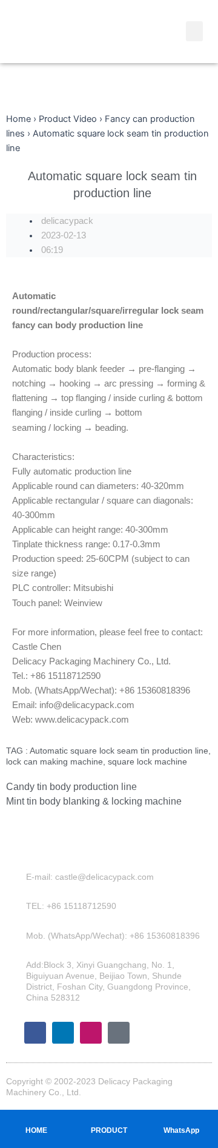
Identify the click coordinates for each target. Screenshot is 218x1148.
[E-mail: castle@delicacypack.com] (17, 876)
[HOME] (36, 1118)
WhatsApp (181, 1130)
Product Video (68, 118)
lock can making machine (54, 761)
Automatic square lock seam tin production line (119, 750)
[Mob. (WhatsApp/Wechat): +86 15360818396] (17, 935)
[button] (194, 31)
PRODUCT (109, 1130)
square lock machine (147, 761)
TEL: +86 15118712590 (71, 906)
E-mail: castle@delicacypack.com (90, 877)
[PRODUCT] (109, 1118)
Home (18, 118)
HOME (36, 1130)
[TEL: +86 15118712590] (17, 905)
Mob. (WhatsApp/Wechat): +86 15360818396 (113, 935)
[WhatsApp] (181, 1118)
